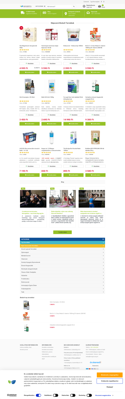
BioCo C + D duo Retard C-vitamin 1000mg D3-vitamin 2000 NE (68, 313)
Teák (22, 292)
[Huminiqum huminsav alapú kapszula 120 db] (51, 34)
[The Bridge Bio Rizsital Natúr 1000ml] (73, 137)
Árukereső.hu (95, 365)
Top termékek (25, 242)
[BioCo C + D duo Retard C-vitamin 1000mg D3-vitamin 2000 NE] (95, 34)
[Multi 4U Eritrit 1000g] (51, 86)
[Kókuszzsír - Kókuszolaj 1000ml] (73, 34)
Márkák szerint (25, 255)
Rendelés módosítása (47, 347)
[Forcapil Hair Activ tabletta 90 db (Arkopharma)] (73, 86)
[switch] (55, 395)
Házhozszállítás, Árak (25, 347)
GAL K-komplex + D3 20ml (57, 302)
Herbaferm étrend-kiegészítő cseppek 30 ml (62, 325)
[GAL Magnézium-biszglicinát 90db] (29, 34)
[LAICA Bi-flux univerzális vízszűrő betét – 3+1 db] (29, 137)
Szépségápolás (26, 288)
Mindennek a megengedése (109, 375)
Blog (23, 188)
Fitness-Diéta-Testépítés (28, 272)
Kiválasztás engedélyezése (109, 381)
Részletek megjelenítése (103, 395)
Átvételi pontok (24, 349)
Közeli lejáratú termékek (28, 249)
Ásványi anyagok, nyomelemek (30, 262)
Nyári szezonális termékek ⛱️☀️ (31, 246)
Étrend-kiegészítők (27, 265)
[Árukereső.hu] (95, 363)
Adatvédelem (45, 354)
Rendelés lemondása (47, 349)
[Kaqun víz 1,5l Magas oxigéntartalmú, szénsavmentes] (51, 137)
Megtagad (110, 387)
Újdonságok (25, 252)
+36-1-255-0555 (94, 347)
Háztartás (24, 275)
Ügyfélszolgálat (94, 1)
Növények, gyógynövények (29, 269)
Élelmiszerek (25, 282)
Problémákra (25, 279)
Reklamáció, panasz (47, 352)
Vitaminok (24, 259)
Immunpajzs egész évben (29, 285)
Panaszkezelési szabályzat (49, 356)
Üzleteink (86, 1)
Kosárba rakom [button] (30, 72)
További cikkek (62, 232)
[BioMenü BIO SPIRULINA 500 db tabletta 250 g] (95, 137)
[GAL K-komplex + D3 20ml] (29, 86)
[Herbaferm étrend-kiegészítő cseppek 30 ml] (95, 86)
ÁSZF (43, 359)
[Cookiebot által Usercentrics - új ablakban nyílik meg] (12, 395)
